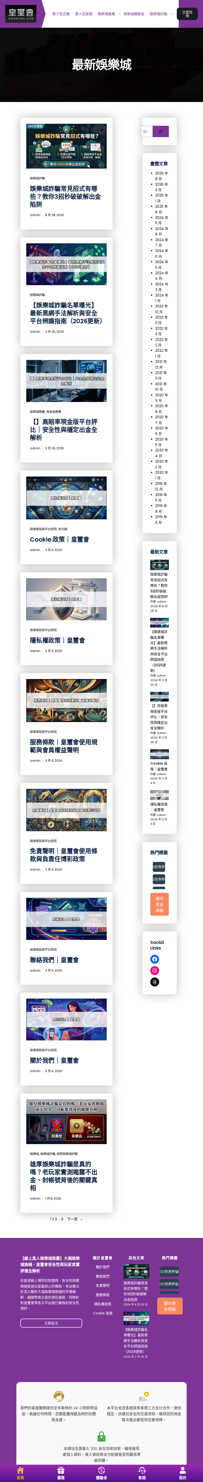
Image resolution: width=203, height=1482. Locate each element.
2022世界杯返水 (159, 879)
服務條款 (103, 1294)
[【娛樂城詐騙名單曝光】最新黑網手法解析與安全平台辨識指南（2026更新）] (159, 623)
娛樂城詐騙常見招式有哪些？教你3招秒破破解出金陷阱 (65, 197)
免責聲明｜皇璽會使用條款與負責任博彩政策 (63, 855)
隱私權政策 (102, 1304)
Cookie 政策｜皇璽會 (59, 540)
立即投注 (51, 1323)
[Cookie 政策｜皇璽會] (159, 755)
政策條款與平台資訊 (43, 529)
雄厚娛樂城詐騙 (67, 1154)
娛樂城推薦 (37, 412)
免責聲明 (103, 1285)
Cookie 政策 (103, 1313)
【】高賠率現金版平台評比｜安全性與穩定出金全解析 (63, 430)
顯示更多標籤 (160, 905)
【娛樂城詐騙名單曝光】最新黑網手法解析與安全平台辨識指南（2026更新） (66, 313)
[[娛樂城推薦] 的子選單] (120, 14)
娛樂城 (34, 1154)
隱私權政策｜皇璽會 (57, 641)
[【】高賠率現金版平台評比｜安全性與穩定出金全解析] (159, 697)
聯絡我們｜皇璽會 (54, 960)
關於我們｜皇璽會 (54, 1061)
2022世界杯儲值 (159, 866)
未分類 (62, 529)
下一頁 (75, 1219)
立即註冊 (187, 14)
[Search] (161, 131)
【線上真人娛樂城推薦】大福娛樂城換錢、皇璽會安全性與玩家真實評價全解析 (50, 1265)
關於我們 (103, 1266)
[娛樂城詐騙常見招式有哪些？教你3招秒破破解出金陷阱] (159, 566)
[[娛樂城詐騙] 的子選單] (172, 14)
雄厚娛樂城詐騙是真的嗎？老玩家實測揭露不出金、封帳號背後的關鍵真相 (63, 1176)
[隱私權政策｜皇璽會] (159, 796)
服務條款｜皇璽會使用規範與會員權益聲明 (63, 746)
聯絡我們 (103, 1276)
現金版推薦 (53, 412)
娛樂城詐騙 (37, 178)
